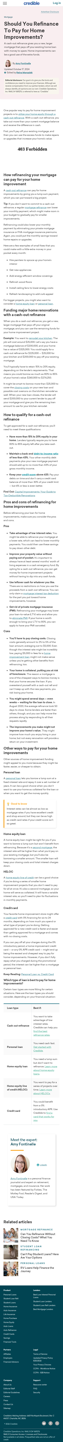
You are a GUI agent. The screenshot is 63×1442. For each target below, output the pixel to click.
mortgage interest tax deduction (41, 593)
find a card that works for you (43, 1116)
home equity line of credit (20, 877)
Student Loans (10, 1302)
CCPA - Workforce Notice (44, 1368)
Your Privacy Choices (42, 1364)
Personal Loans (33, 1263)
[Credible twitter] (57, 1423)
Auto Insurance (10, 1310)
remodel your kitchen (40, 338)
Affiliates (7, 1354)
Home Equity (9, 1322)
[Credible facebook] (50, 1423)
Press (6, 1400)
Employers (8, 1358)
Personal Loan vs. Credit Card (37, 974)
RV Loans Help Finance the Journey (37, 1269)
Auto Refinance (10, 1330)
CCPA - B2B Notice (41, 1372)
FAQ (35, 1388)
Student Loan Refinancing (31, 1248)
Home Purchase (10, 1318)
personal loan (45, 303)
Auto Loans (8, 1326)
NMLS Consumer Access (14, 1434)
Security (36, 1392)
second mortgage (42, 847)
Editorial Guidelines (12, 1392)
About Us (7, 1384)
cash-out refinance (16, 190)
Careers (7, 1396)
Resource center (40, 1384)
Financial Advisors (11, 1362)
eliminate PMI (20, 618)
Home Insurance (10, 1306)
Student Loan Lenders (42, 1301)
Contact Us (8, 1404)
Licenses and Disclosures (36, 1434)
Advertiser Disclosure (50, 12)
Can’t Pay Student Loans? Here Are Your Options (40, 1256)
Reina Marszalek (24, 72)
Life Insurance (9, 1314)
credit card (11, 917)
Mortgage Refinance (37, 1229)
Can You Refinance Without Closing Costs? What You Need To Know (38, 1237)
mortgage (8, 17)
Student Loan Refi (11, 1298)
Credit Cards (9, 1334)
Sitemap (7, 1408)
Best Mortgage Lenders (43, 1309)
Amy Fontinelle (23, 63)
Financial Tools (10, 1342)
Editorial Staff (9, 1388)
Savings (7, 1338)
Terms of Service (40, 1354)
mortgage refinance (35, 207)
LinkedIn (43, 1165)
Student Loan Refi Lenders (44, 1305)
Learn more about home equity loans (45, 1070)
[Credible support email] (44, 1423)
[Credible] (32, 3)
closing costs (21, 387)
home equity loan (25, 303)
